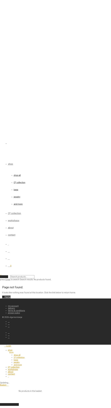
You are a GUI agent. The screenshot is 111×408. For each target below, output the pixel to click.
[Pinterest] (9, 324)
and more (18, 204)
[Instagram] (9, 326)
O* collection (19, 182)
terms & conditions (16, 310)
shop (10, 164)
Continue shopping (9, 404)
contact (11, 235)
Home (7, 297)
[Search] (9, 251)
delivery (11, 308)
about (11, 227)
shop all (17, 175)
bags (16, 190)
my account (13, 306)
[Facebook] (9, 321)
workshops (13, 220)
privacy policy (14, 313)
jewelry (17, 197)
